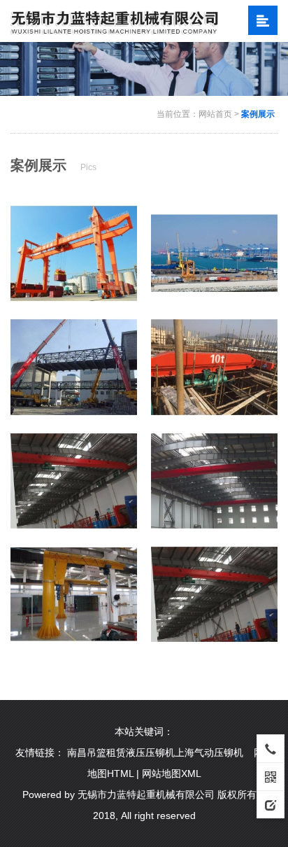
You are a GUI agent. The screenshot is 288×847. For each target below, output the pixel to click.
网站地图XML (171, 773)
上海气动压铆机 (209, 752)
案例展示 (258, 114)
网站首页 (215, 114)
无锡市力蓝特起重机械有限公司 (146, 794)
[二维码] (271, 776)
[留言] (271, 804)
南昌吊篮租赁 (96, 752)
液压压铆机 (150, 752)
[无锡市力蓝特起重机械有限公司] (114, 20)
